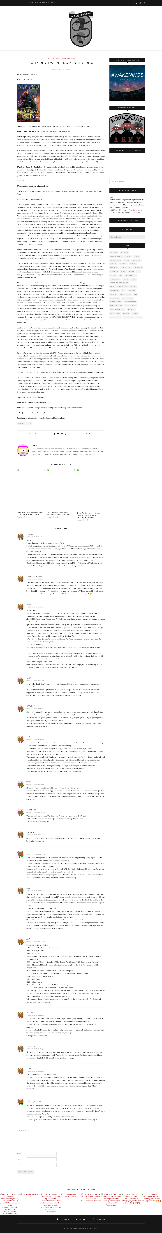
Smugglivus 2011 (116, 301)
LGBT (138, 271)
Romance (21, 423)
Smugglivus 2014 (130, 305)
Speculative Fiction (117, 309)
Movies (125, 279)
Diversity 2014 (136, 260)
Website (19, 1165)
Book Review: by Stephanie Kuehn (59, 513)
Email (19, 1159)
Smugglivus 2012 (130, 301)
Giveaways (114, 267)
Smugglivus (114, 298)
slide (136, 294)
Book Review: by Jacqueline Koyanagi (88, 515)
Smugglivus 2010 (127, 298)
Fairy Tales (123, 264)
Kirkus (131, 271)
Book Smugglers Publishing (120, 256)
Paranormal (114, 290)
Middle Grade (115, 279)
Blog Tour (125, 252)
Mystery (134, 279)
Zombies (139, 317)
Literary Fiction (131, 275)
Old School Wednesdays (119, 283)
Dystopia (113, 264)
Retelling (131, 290)
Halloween (138, 267)
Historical (114, 271)
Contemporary (115, 260)
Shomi (29, 423)
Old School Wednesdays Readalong (123, 286)
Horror (123, 271)
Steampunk (131, 309)
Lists (120, 275)
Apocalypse (114, 252)
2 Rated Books (53, 59)
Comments (31, 434)
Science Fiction (125, 294)
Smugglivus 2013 (116, 305)
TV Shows (135, 313)
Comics (136, 256)
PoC (123, 290)
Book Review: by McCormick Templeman (30, 513)
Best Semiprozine (135, 210)
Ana (91, 434)
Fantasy (133, 264)
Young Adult (128, 317)
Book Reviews (68, 59)
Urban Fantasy (115, 317)
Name (19, 1154)
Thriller (126, 313)
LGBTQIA (113, 275)
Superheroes (115, 313)
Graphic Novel (126, 267)
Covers (126, 260)
